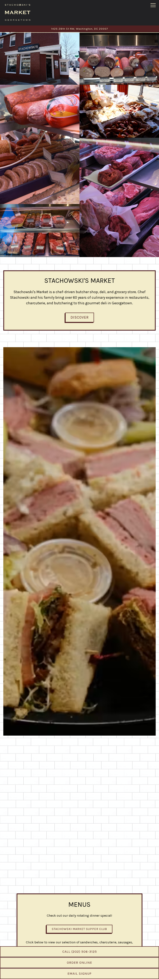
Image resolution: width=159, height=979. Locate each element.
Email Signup (79, 973)
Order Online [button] (79, 962)
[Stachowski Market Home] (17, 12)
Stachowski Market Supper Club (79, 929)
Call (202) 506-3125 (79, 952)
